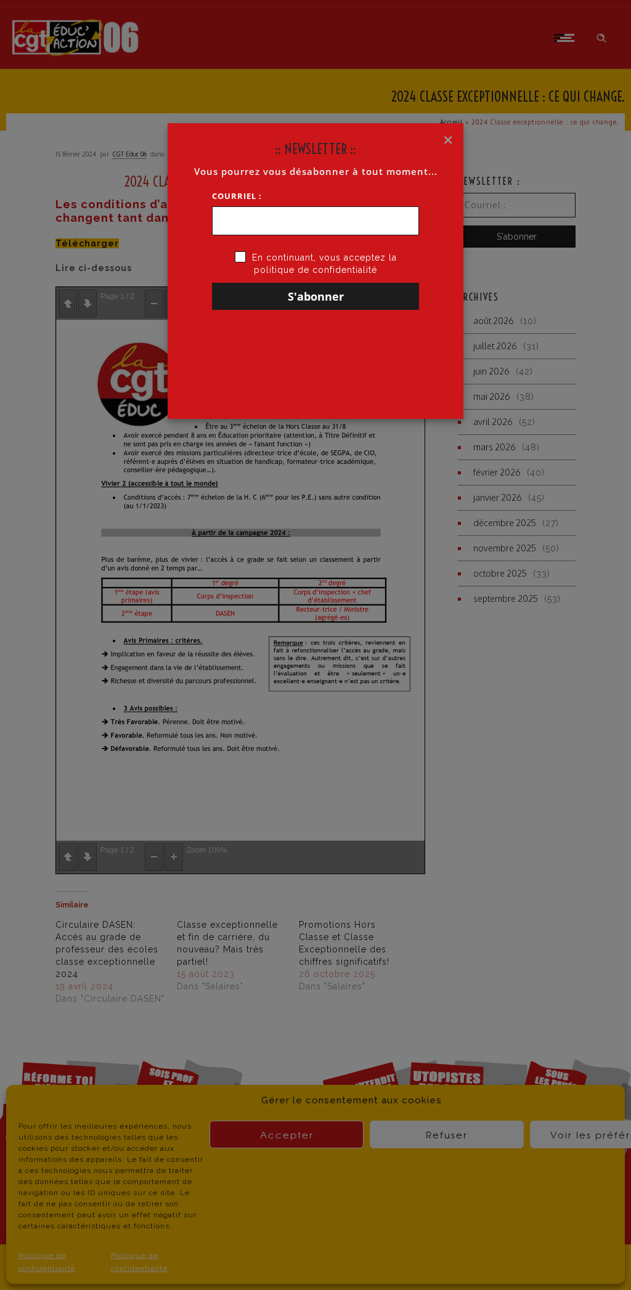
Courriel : (237, 195)
